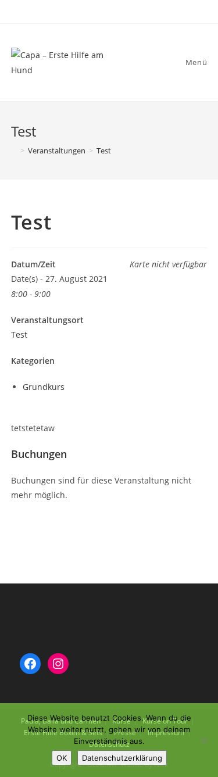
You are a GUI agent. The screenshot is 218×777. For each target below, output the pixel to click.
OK (61, 757)
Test (19, 334)
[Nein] (203, 740)
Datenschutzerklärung (122, 757)
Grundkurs (44, 386)
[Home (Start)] (14, 150)
